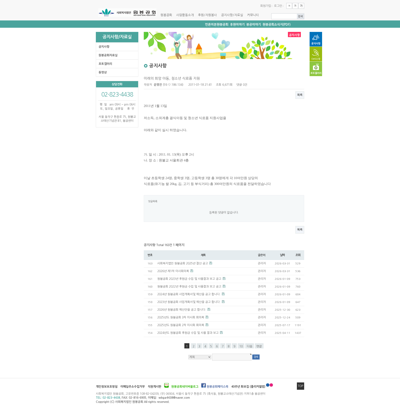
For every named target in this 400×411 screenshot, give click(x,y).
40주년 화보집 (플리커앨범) (248, 386)
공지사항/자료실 (232, 14)
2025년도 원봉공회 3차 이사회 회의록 (181, 317)
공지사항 (104, 46)
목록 (299, 94)
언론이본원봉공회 (216, 24)
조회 (297, 255)
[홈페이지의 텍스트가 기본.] (295, 6)
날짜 (282, 255)
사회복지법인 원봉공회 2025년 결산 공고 (183, 263)
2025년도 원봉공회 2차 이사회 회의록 (181, 325)
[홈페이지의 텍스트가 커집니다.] (301, 6)
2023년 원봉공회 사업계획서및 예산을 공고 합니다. (189, 301)
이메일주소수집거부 (132, 386)
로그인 (278, 5)
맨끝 (259, 346)
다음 (249, 346)
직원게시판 (154, 386)
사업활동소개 (185, 14)
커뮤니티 (253, 14)
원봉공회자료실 (108, 55)
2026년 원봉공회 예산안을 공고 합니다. (182, 309)
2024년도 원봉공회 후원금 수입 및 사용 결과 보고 (188, 332)
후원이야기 (237, 24)
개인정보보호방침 (107, 386)
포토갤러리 (105, 63)
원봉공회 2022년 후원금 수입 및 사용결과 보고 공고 (189, 286)
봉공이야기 (253, 24)
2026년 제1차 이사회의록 (173, 271)
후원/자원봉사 (207, 14)
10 (241, 346)
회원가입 (265, 5)
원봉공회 (166, 14)
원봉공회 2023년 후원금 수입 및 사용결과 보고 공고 (189, 278)
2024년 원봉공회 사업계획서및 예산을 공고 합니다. (189, 294)
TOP (300, 386)
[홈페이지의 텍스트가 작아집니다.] (289, 6)
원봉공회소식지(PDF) (276, 24)
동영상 (103, 72)
